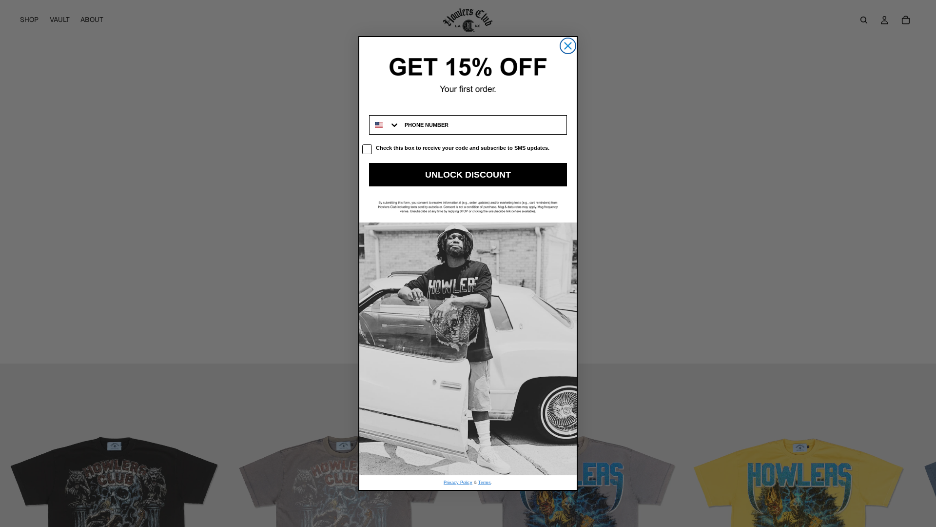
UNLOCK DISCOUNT (468, 175)
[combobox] (385, 125)
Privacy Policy (458, 482)
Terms (484, 482)
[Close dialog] (568, 46)
